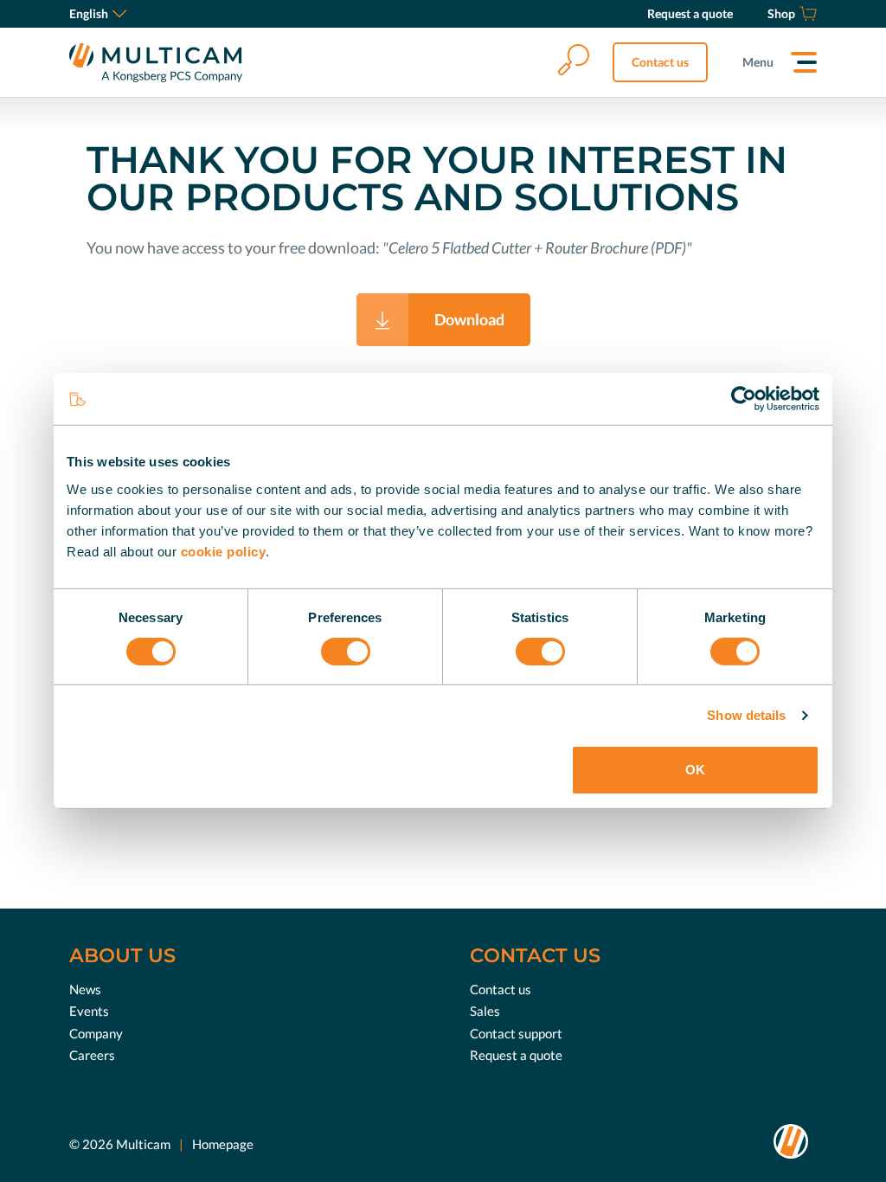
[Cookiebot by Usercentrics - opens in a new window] (743, 399)
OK (695, 769)
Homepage (223, 1144)
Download (469, 319)
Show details (746, 715)
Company (96, 1033)
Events (89, 1010)
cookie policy (223, 550)
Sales (485, 1010)
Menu (758, 62)
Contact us (660, 62)
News (85, 989)
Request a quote (516, 1055)
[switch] (345, 651)
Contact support (516, 1033)
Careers (92, 1055)
